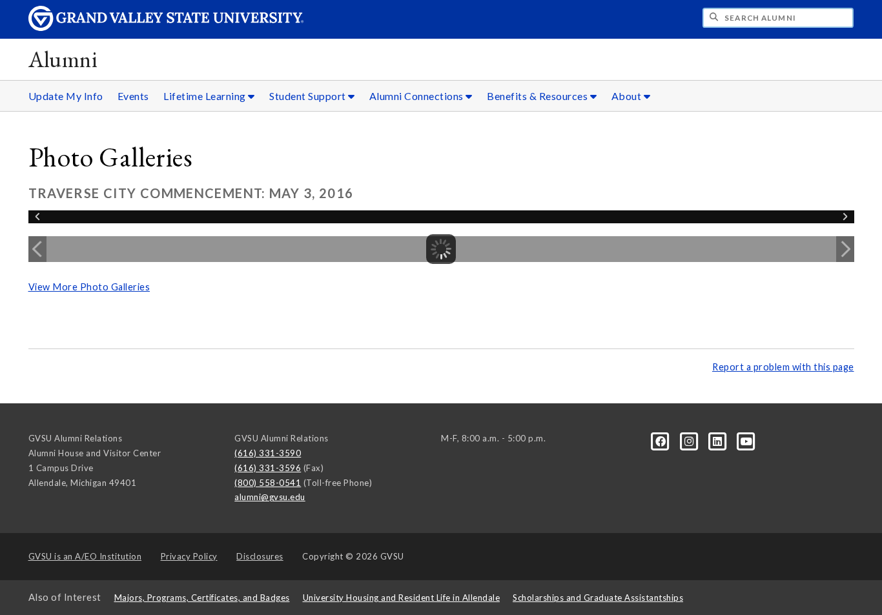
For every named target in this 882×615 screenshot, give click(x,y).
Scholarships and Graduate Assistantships (598, 597)
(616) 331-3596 (267, 468)
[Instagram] (690, 441)
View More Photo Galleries (89, 286)
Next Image (845, 249)
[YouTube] (746, 441)
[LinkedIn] (718, 441)
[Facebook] (662, 441)
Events (133, 96)
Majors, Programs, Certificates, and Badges (202, 597)
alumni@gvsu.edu (269, 497)
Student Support (308, 96)
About (627, 96)
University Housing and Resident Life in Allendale (401, 597)
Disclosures (259, 556)
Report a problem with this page (783, 366)
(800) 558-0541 (267, 483)
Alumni (63, 59)
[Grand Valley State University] (165, 27)
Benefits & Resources (538, 96)
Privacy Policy (189, 556)
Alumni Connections (417, 96)
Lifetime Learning (205, 96)
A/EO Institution (85, 556)
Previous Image (37, 249)
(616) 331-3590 (267, 453)
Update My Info (65, 96)
